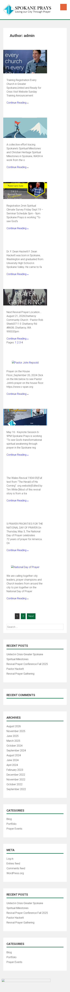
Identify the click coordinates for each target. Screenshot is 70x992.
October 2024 (14, 745)
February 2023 (15, 769)
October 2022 (14, 784)
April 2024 (12, 765)
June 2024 (13, 760)
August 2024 (14, 755)
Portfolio (11, 823)
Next (31, 616)
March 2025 (13, 740)
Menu (63, 7)
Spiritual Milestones (17, 659)
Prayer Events (14, 828)
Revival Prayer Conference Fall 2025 (27, 664)
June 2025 (13, 736)
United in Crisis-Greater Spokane (25, 654)
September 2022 (16, 789)
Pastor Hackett (15, 668)
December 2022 (16, 774)
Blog (9, 819)
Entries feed (13, 863)
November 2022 (16, 779)
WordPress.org (15, 873)
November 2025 (16, 731)
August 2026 (14, 726)
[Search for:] (35, 626)
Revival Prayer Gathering (20, 673)
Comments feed (16, 868)
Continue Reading (18, 102)
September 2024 (16, 750)
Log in (10, 858)
